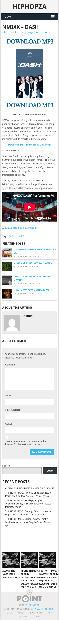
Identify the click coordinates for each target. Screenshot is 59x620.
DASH (12, 236)
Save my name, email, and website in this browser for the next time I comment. (25, 443)
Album (21, 612)
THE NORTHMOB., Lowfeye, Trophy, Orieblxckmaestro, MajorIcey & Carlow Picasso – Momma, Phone (29, 503)
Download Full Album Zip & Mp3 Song (29, 144)
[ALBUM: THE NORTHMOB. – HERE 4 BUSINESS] (11, 560)
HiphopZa (29, 7)
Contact (25, 616)
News (51, 612)
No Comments (43, 32)
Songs (30, 32)
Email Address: (13, 409)
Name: (9, 395)
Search (6, 465)
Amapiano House (45, 609)
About (39, 616)
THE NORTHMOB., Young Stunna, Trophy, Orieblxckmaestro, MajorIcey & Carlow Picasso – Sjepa (29, 522)
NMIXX (20, 236)
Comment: (11, 364)
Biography (36, 612)
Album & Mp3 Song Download (19, 228)
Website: (9, 424)
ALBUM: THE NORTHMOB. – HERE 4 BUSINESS (29, 488)
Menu (7, 16)
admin (5, 32)
